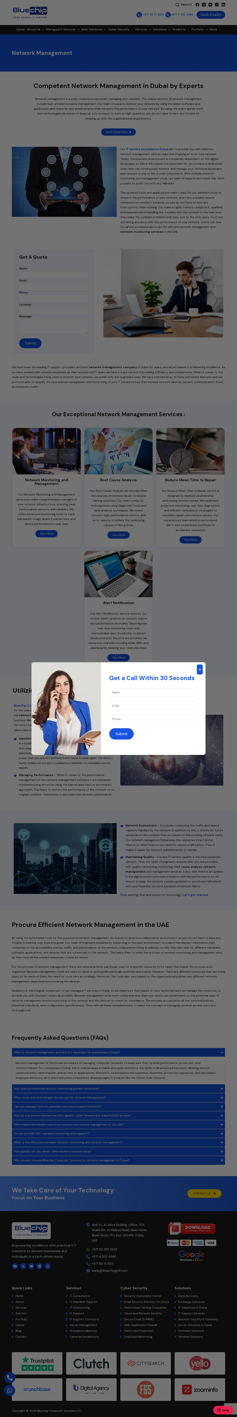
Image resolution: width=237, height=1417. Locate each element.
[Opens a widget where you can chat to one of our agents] (223, 1410)
